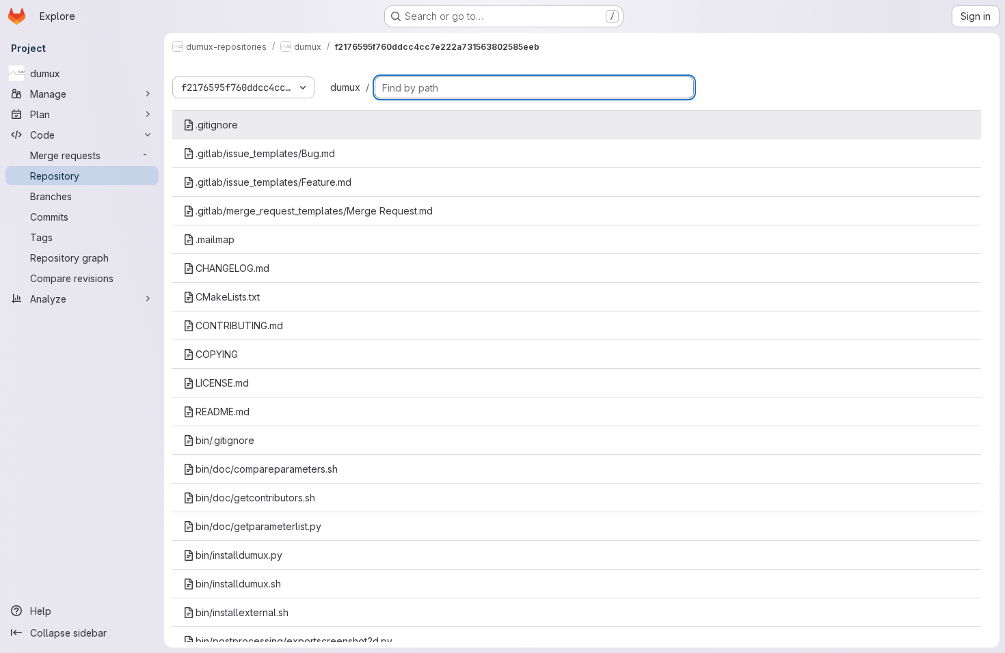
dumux (345, 87)
